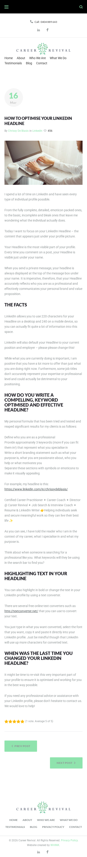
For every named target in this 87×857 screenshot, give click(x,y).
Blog (29, 63)
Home (8, 58)
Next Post (64, 762)
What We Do (58, 58)
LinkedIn (37, 130)
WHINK (54, 845)
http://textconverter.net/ (21, 611)
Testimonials (13, 63)
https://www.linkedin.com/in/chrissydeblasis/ (36, 489)
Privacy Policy (53, 827)
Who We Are (37, 58)
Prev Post (22, 746)
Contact (41, 63)
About (21, 58)
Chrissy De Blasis (18, 130)
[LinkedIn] (39, 30)
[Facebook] (48, 30)
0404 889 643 (49, 22)
